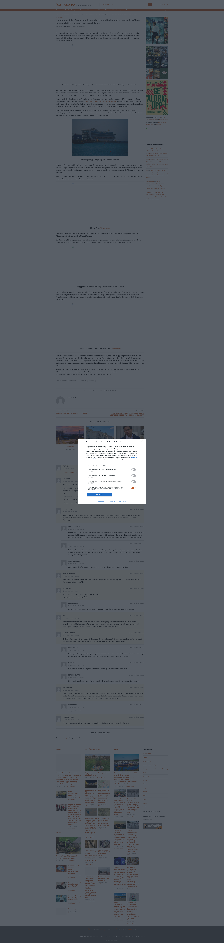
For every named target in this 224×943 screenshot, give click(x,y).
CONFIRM (99, 495)
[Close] (142, 442)
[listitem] (112, 466)
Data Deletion (102, 501)
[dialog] (112, 471)
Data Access (112, 501)
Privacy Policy (122, 501)
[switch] (133, 469)
